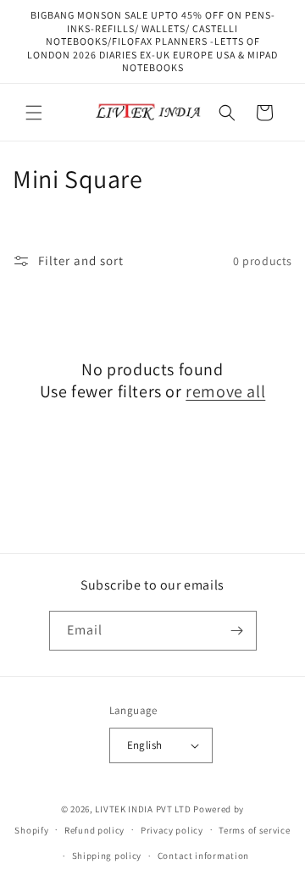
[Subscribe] (237, 631)
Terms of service (254, 830)
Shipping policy (107, 856)
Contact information (203, 856)
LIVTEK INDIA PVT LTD (143, 809)
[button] (34, 112)
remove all (225, 391)
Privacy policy (172, 830)
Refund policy (94, 830)
